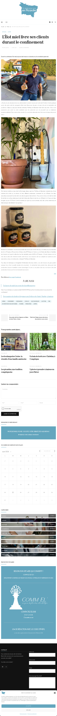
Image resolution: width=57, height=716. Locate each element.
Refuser (28, 710)
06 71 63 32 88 (29, 614)
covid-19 (27, 301)
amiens (3, 301)
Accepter (28, 706)
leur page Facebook (15, 277)
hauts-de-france (35, 301)
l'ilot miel (43, 301)
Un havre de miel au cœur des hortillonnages (19, 286)
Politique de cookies (23, 713)
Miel (49, 301)
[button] (55, 693)
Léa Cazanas (6, 47)
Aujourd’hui (47, 451)
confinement (11, 301)
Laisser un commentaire (24, 47)
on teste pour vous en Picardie (9, 303)
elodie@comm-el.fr (29, 617)
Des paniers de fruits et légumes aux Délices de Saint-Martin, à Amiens (28, 296)
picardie (21, 303)
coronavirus (19, 301)
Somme (9, 31)
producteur (28, 303)
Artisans (4, 31)
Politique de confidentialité (32, 713)
